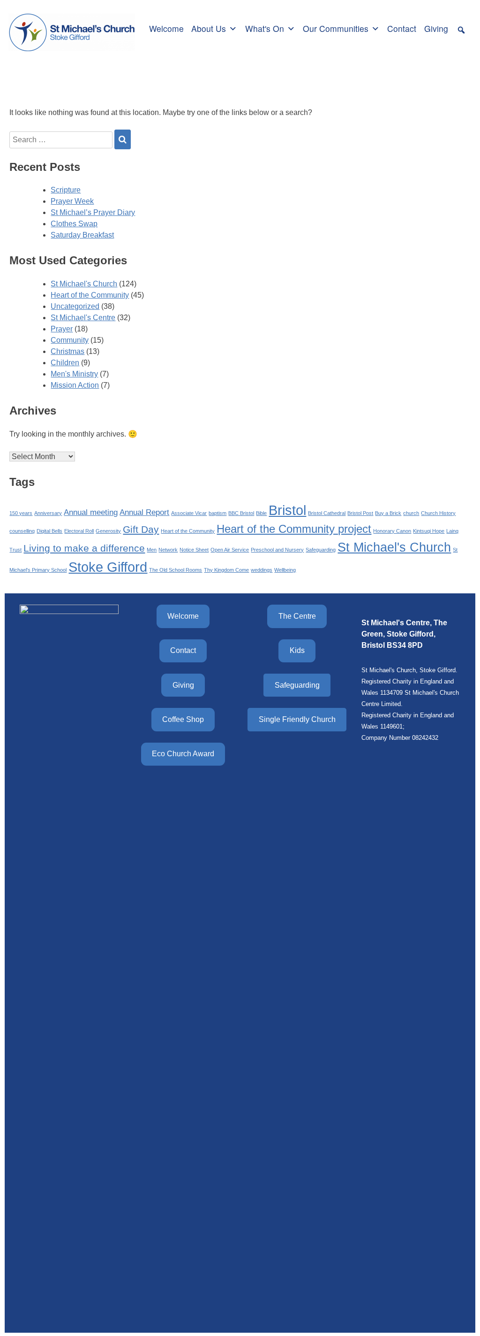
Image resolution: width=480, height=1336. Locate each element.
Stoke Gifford (107, 567)
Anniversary (48, 513)
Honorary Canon (392, 531)
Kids (297, 650)
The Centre (297, 616)
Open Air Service (229, 550)
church (411, 513)
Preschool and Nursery (277, 550)
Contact (401, 28)
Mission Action (75, 385)
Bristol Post (360, 513)
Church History (438, 513)
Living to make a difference (84, 548)
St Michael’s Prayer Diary (93, 212)
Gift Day (141, 529)
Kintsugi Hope (428, 531)
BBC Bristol (241, 513)
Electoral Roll (79, 531)
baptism (217, 513)
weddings (261, 570)
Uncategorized (75, 306)
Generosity (108, 531)
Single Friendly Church (297, 719)
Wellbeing (285, 570)
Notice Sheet (194, 550)
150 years (20, 513)
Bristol (287, 510)
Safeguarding (321, 550)
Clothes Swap (74, 224)
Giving (436, 28)
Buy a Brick (388, 513)
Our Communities (335, 28)
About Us (208, 28)
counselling (22, 531)
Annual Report (144, 512)
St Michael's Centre (83, 318)
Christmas (67, 351)
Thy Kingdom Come (226, 570)
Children (65, 363)
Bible (261, 513)
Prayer (62, 329)
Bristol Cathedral (326, 513)
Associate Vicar (189, 513)
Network (168, 550)
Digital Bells (49, 531)
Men (152, 550)
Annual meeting (91, 512)
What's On (264, 28)
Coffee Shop (183, 719)
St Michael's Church (84, 284)
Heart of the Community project (294, 528)
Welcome (166, 28)
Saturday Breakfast (82, 235)
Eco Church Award (183, 754)
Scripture (66, 190)
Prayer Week (72, 201)
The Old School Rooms (175, 570)
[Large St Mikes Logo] (71, 27)
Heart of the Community (90, 295)
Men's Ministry (74, 374)
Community (70, 340)
